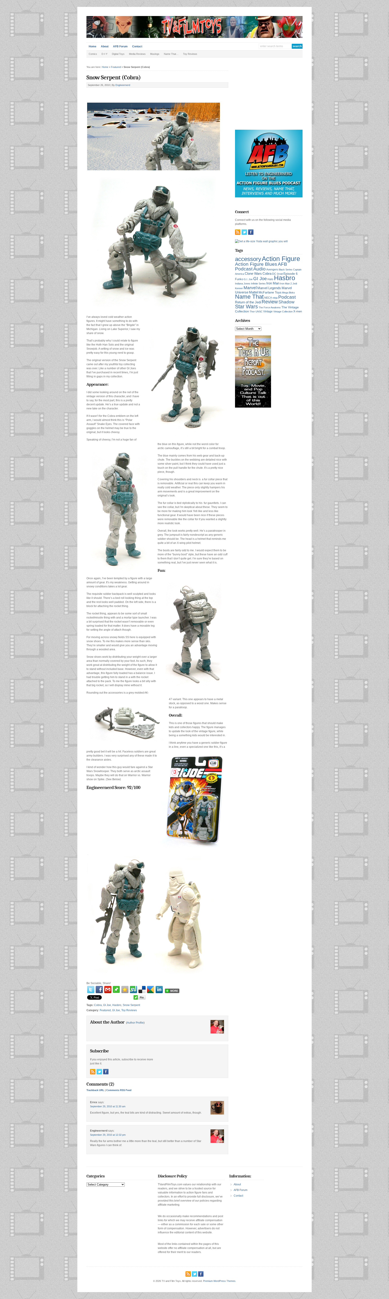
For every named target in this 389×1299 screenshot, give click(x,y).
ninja (275, 297)
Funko (239, 279)
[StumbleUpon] (133, 989)
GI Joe (107, 1005)
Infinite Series (258, 283)
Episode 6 (290, 273)
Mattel (253, 292)
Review (270, 302)
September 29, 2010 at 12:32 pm (108, 1134)
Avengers (272, 269)
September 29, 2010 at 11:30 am (107, 1106)
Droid (280, 273)
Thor (252, 311)
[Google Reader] (150, 989)
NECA (268, 297)
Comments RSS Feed (118, 1090)
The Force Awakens (270, 307)
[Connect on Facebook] (106, 1071)
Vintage (268, 311)
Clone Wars (253, 273)
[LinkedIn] (159, 989)
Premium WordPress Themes (219, 1281)
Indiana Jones (242, 283)
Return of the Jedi (248, 302)
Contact (137, 46)
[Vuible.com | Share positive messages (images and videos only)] (116, 992)
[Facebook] (99, 989)
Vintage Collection (283, 311)
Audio (259, 268)
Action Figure (281, 258)
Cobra (98, 1005)
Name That (249, 296)
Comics (93, 54)
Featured (116, 67)
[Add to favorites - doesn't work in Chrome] (125, 989)
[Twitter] (90, 989)
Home (92, 46)
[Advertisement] (139, 93)
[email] (107, 989)
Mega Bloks (288, 292)
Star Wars (246, 306)
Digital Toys (118, 54)
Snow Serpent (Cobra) (113, 77)
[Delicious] (142, 989)
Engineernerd (122, 85)
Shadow (286, 302)
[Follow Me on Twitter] (99, 1071)
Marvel (250, 287)
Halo (270, 279)
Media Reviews (137, 54)
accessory (248, 259)
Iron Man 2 (286, 283)
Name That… (171, 54)
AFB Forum (120, 46)
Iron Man (272, 283)
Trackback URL (95, 1090)
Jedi (294, 283)
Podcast (287, 297)
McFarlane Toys (270, 292)
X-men (297, 311)
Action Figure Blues (256, 264)
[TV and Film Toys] (194, 37)
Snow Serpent (131, 1005)
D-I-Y (104, 54)
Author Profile (135, 1022)
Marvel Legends (269, 288)
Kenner (239, 288)
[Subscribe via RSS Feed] (92, 1071)
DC (274, 273)
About (105, 46)
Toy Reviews (190, 54)
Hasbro (116, 1005)
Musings (154, 54)
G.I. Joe (248, 279)
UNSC (259, 311)
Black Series (285, 269)
